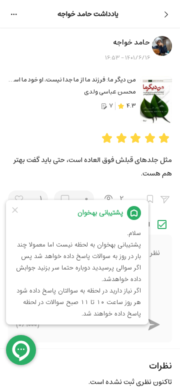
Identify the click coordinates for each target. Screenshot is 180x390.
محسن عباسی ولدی (110, 91)
